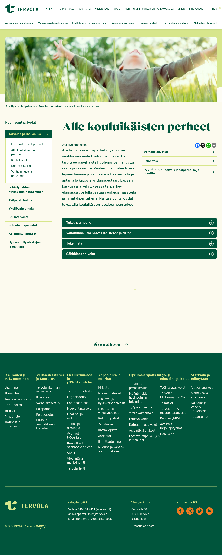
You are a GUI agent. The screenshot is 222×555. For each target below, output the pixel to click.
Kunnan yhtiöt (170, 418)
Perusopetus (45, 414)
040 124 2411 (86, 509)
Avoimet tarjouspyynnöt (171, 426)
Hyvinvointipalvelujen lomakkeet (144, 438)
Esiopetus (43, 409)
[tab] (139, 222)
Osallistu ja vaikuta (75, 416)
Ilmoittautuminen (110, 441)
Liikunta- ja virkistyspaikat (108, 410)
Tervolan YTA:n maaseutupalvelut (173, 410)
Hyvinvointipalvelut (149, 23)
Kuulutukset (102, 8)
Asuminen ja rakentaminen (19, 23)
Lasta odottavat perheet (27, 144)
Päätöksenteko (78, 403)
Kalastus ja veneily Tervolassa (199, 407)
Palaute (181, 8)
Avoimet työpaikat (74, 435)
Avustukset (106, 424)
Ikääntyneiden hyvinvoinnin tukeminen (139, 397)
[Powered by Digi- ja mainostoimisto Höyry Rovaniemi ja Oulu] (35, 525)
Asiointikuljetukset (22, 233)
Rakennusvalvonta (18, 399)
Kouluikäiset (19, 160)
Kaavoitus (12, 393)
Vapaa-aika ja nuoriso (123, 23)
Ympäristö (12, 416)
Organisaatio (76, 397)
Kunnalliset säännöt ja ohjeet (79, 445)
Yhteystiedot (196, 8)
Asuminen (12, 387)
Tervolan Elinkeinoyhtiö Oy (172, 395)
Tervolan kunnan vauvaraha (48, 389)
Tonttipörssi (13, 405)
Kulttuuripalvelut (110, 418)
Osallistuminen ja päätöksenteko (89, 23)
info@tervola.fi (97, 514)
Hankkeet (167, 434)
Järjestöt (104, 436)
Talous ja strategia (73, 426)
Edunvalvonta (19, 217)
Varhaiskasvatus (48, 403)
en (50, 8)
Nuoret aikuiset (21, 166)
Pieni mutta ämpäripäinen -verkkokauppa (149, 8)
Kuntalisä (43, 397)
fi (46, 8)
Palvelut (116, 8)
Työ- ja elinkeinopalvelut (176, 23)
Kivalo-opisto (107, 430)
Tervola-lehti (76, 468)
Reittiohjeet (138, 519)
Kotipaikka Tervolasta (12, 424)
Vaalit (71, 453)
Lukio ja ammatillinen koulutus (45, 424)
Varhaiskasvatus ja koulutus (53, 23)
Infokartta (12, 411)
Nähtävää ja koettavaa (199, 395)
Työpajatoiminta (20, 200)
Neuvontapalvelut (79, 408)
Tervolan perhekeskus (25, 134)
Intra (214, 8)
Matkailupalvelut (202, 387)
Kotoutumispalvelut (23, 225)
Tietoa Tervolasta (79, 391)
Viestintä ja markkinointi (76, 460)
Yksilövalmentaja (21, 208)
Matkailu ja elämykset (205, 23)
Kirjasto (103, 387)
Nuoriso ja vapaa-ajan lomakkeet (111, 449)
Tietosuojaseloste (143, 526)
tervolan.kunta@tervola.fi (96, 519)
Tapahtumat (84, 8)
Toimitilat (166, 403)
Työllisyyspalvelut (172, 387)
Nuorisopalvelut (109, 393)
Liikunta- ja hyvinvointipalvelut (111, 401)
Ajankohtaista (66, 8)
